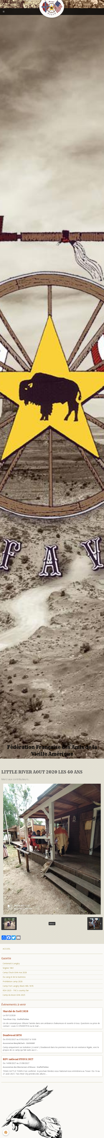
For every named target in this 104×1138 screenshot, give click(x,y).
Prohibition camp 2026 (12, 981)
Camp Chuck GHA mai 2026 (15, 972)
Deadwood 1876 (12, 1035)
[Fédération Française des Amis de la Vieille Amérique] (52, 7)
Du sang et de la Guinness (14, 977)
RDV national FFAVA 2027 (18, 1059)
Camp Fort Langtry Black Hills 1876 (18, 986)
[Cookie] (6, 1132)
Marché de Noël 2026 (15, 1011)
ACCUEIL (6, 948)
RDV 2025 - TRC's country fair (16, 990)
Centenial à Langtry (11, 963)
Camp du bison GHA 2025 (14, 995)
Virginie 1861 (8, 968)
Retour (52, 923)
